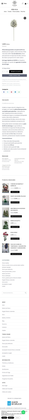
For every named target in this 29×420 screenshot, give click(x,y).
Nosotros (4, 324)
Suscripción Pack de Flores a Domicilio (11, 350)
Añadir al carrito (16, 71)
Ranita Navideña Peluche (18, 196)
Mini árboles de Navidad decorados (18, 209)
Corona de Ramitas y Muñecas (17, 185)
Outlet (3, 286)
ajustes (12, 415)
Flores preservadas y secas (9, 271)
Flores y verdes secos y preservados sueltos (13, 265)
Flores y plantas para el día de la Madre (11, 277)
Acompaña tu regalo (7, 284)
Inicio (3, 305)
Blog (3, 321)
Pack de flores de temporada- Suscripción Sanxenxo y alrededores (18, 246)
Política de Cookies (6, 392)
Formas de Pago (6, 372)
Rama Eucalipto (15, 221)
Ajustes (17, 417)
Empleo (4, 330)
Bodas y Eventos (6, 317)
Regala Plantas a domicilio (8, 280)
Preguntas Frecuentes (7, 378)
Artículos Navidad (12, 79)
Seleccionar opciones (16, 216)
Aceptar (4, 417)
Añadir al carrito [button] (15, 226)
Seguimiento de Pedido (7, 375)
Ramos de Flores (6, 273)
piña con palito (9, 83)
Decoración (5, 282)
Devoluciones (5, 369)
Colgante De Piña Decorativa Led (6, 166)
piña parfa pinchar (17, 85)
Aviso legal (4, 385)
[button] (25, 18)
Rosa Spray (14, 232)
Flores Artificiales (6, 275)
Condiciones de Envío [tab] (8, 103)
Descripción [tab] (5, 100)
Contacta (4, 327)
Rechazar (11, 417)
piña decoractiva (16, 83)
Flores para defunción (7, 269)
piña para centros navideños (7, 85)
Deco (3, 314)
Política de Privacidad (7, 388)
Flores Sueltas (19, 79)
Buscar (25, 292)
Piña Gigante (5, 158)
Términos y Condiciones (8, 363)
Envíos (3, 366)
